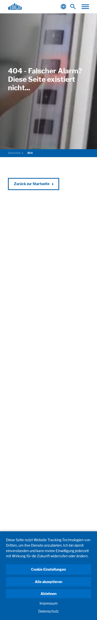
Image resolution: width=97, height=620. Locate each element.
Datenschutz (48, 611)
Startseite (14, 153)
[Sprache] (64, 6)
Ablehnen (48, 594)
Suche (74, 6)
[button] (85, 6)
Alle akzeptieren (48, 582)
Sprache (64, 6)
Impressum (49, 603)
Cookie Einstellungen (48, 569)
